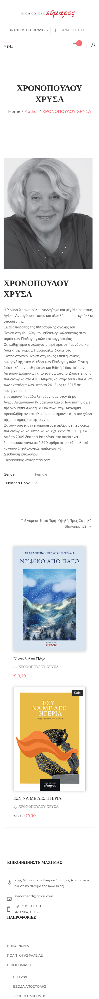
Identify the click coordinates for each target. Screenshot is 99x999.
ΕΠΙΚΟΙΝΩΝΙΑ (18, 946)
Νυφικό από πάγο (29, 658)
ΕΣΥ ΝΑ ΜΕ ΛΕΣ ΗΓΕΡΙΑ (37, 798)
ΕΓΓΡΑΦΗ (20, 977)
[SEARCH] (54, 30)
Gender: (10, 474)
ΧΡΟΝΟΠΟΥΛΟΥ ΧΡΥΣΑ (39, 666)
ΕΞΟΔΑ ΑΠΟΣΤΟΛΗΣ (29, 986)
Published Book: (17, 483)
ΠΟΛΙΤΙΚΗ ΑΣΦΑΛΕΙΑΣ (25, 955)
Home (14, 111)
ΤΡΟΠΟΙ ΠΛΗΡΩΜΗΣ (29, 996)
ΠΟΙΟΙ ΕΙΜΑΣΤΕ (19, 965)
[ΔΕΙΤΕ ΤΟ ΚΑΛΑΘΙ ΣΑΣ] (74, 45)
